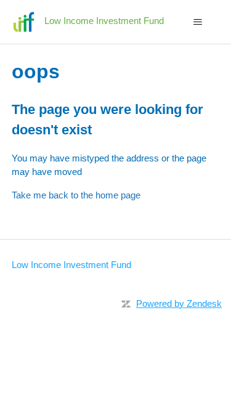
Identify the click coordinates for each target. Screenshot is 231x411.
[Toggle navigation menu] (197, 22)
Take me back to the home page (76, 195)
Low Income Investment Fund (71, 264)
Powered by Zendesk (179, 303)
